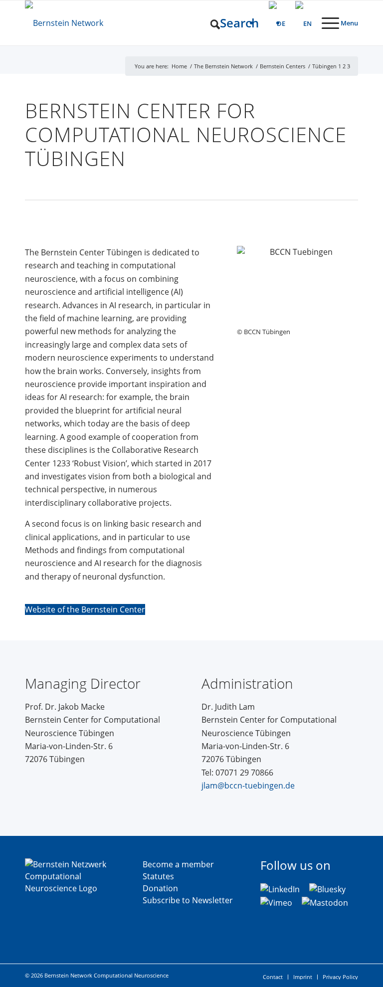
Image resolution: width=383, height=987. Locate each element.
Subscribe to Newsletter (188, 900)
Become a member (178, 864)
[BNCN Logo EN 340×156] (92, 22)
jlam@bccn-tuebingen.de (248, 785)
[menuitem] (229, 22)
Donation (160, 888)
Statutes (158, 876)
